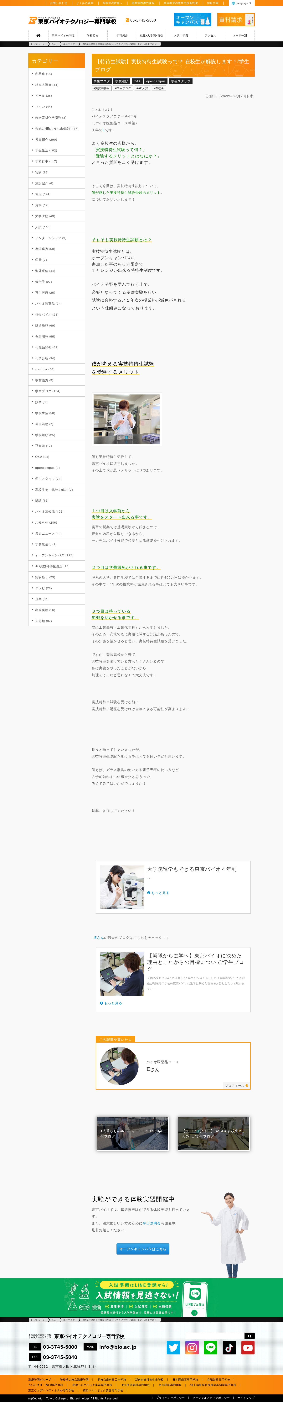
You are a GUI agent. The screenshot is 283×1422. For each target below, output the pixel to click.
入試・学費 (181, 35)
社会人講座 (43, 84)
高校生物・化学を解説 (51, 489)
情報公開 (213, 3)
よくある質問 (85, 3)
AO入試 (143, 88)
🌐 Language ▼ (242, 3)
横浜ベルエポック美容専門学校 (103, 1390)
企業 (38, 599)
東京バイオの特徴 (63, 35)
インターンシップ (48, 238)
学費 (38, 259)
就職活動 (41, 424)
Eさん (99, 937)
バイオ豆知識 (45, 511)
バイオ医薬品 (45, 303)
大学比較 (41, 216)
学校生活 (41, 413)
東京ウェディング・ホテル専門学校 (51, 1390)
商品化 (40, 73)
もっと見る (160, 892)
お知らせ (41, 522)
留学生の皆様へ (113, 3)
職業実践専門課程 (143, 3)
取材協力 (41, 380)
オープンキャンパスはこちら (143, 1248)
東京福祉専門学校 (170, 1385)
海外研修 (41, 270)
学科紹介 (122, 35)
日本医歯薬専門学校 (185, 1379)
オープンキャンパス (49, 555)
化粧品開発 (43, 347)
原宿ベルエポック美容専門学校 (92, 1385)
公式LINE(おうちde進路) (53, 128)
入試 (38, 227)
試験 (38, 500)
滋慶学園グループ (39, 1379)
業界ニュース (45, 533)
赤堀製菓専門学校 (218, 1379)
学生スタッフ (45, 478)
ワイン (40, 106)
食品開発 (41, 336)
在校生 (159, 88)
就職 (38, 194)
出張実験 (41, 610)
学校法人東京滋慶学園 (74, 1379)
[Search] (249, 1336)
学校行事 (41, 161)
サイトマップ (246, 1397)
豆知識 (40, 445)
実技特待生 (102, 88)
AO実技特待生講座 (49, 566)
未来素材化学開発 (48, 117)
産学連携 (41, 248)
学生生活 (41, 150)
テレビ (40, 588)
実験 (38, 172)
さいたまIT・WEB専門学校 (45, 1385)
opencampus (45, 467)
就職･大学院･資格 (151, 35)
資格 (38, 205)
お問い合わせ (58, 3)
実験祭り (41, 577)
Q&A (38, 456)
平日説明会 (152, 1223)
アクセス (210, 35)
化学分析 (41, 358)
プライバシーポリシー (170, 1397)
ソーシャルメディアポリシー (211, 1397)
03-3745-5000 (143, 20)
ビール (40, 95)
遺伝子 (40, 281)
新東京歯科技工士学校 (112, 1379)
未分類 (40, 621)
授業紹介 (41, 139)
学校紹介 (93, 35)
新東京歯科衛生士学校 (149, 1379)
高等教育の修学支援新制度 (181, 3)
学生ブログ (43, 391)
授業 (38, 402)
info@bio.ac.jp (117, 1346)
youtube (41, 369)
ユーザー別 (240, 35)
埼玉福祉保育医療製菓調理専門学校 (213, 1385)
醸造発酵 (41, 325)
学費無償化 (43, 544)
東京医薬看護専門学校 (135, 1385)
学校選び (41, 435)
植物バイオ (43, 314)
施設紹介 (41, 183)
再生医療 (41, 292)
